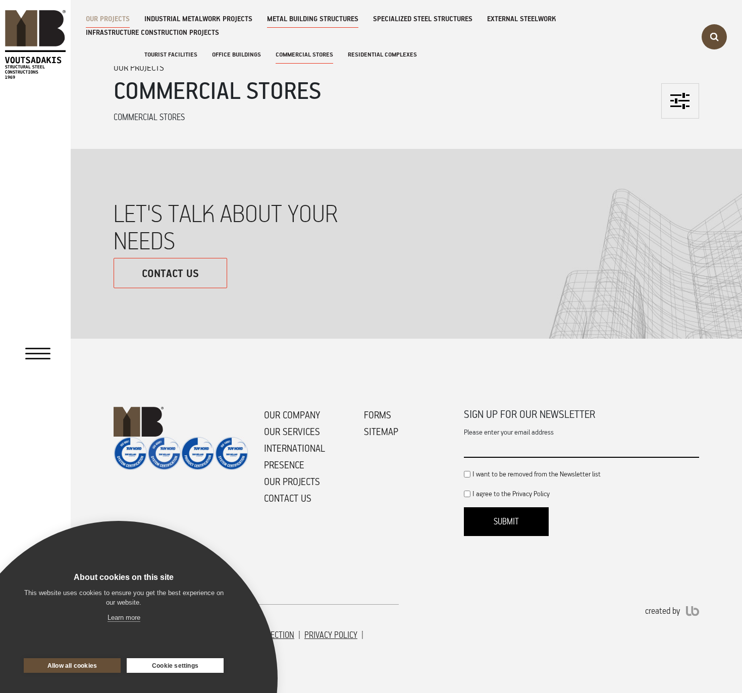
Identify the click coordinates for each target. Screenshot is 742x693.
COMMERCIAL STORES (304, 54)
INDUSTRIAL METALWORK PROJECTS (198, 18)
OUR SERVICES (292, 431)
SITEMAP (381, 431)
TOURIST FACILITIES (170, 54)
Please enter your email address (509, 432)
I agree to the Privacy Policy (511, 493)
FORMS (377, 414)
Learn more (124, 617)
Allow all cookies (72, 665)
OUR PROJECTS (108, 18)
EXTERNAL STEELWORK (521, 18)
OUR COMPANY (292, 414)
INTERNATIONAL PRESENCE (294, 456)
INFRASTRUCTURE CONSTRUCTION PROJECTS (152, 32)
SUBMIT (506, 521)
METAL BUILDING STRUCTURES (312, 18)
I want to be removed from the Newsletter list (536, 473)
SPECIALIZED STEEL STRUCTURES (422, 18)
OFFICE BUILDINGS (236, 54)
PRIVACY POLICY (330, 635)
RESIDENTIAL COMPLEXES (382, 54)
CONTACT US (170, 273)
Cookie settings (175, 665)
